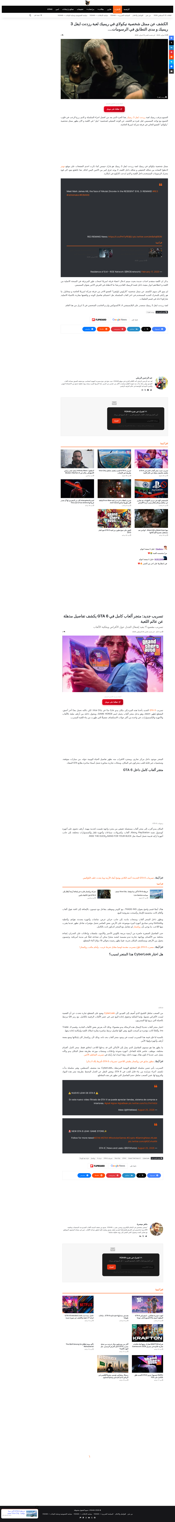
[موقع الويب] (151, 390)
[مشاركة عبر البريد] (171, 71)
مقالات (101, 9)
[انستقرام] (142, 390)
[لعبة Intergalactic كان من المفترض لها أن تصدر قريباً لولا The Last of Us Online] (77, 488)
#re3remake (73, 195)
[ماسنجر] (171, 66)
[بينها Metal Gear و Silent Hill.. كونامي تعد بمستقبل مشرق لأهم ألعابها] (151, 518)
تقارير (109, 9)
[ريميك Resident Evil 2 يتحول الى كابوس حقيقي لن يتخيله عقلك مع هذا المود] (105, 252)
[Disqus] (114, 574)
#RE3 (155, 191)
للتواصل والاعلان (137, 15)
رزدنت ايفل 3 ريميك (136, 117)
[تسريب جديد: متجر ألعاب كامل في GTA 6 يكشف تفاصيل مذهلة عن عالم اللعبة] (151, 458)
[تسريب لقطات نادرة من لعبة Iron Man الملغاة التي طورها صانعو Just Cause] (114, 488)
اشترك (116, 421)
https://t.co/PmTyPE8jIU (120, 236)
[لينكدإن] (171, 47)
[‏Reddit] (171, 57)
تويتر (63, 166)
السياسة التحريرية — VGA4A (120, 15)
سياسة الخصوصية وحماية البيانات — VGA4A (72, 15)
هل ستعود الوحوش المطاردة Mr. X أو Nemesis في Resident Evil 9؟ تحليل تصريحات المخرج (133, 254)
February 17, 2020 (150, 271)
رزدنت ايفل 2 (150, 312)
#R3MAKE (84, 195)
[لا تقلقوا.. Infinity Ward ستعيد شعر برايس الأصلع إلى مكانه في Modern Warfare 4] (77, 458)
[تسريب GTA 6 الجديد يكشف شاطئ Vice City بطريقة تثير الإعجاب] (114, 458)
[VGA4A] (87, 2)
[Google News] (119, 319)
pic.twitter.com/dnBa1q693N (147, 236)
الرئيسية (126, 9)
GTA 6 (49, 9)
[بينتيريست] (171, 52)
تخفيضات (80, 9)
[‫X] (145, 390)
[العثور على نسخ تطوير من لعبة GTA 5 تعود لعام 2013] (114, 518)
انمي (57, 9)
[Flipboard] (99, 319)
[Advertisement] (114, 146)
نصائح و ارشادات (68, 9)
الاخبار (118, 9)
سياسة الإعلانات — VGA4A (99, 15)
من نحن (148, 15)
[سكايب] (171, 61)
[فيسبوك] (148, 390)
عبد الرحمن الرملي (144, 378)
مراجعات (91, 9)
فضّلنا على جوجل (113, 109)
